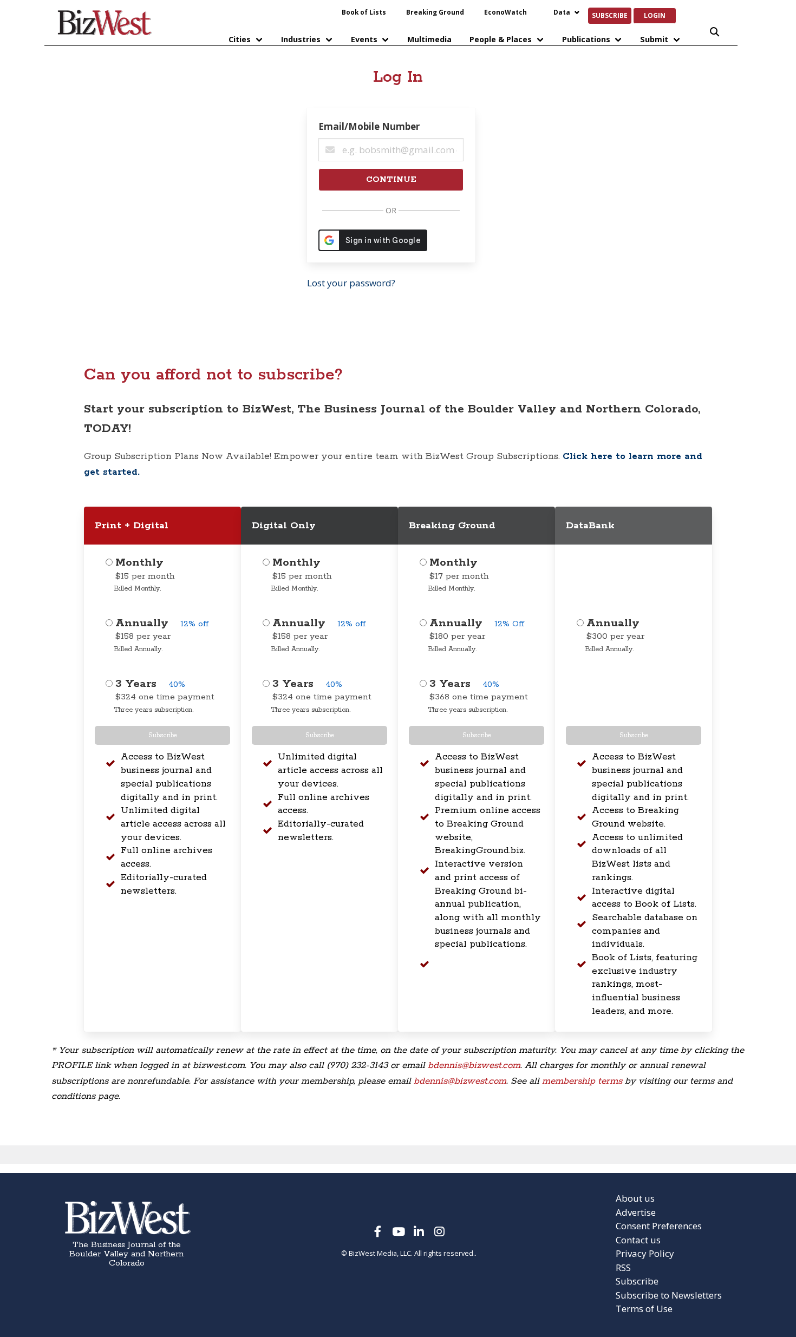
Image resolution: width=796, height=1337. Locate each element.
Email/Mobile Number (369, 126)
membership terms (582, 1081)
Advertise (636, 1212)
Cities (240, 39)
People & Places (500, 39)
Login (654, 15)
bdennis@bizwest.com (474, 1065)
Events (364, 39)
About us (635, 1198)
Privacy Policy (645, 1253)
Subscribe (610, 15)
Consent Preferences (659, 1226)
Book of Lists (364, 12)
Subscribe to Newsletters (669, 1295)
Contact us (638, 1240)
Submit (654, 39)
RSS (623, 1267)
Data (561, 12)
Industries (301, 39)
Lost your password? (351, 283)
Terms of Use (644, 1308)
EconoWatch (505, 12)
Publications (586, 39)
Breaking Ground (435, 12)
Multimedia (429, 39)
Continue (391, 179)
